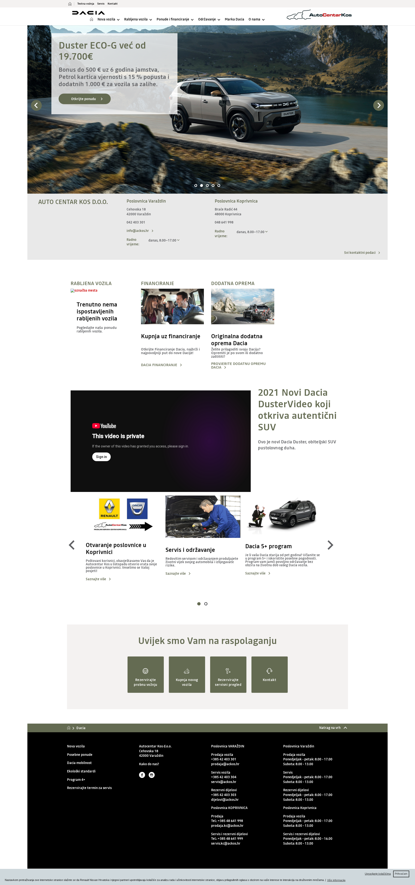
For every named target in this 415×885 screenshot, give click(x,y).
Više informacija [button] (336, 880)
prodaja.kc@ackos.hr (227, 825)
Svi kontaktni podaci (360, 252)
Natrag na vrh (330, 727)
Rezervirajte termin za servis (89, 788)
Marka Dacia (234, 19)
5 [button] (219, 185)
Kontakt (113, 4)
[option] (207, 109)
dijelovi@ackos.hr (225, 799)
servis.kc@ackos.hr (225, 843)
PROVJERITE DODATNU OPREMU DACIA (238, 366)
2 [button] (201, 185)
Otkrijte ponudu (83, 98)
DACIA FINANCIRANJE (159, 365)
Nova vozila (106, 19)
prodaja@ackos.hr (225, 764)
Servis (100, 4)
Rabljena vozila (136, 19)
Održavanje (207, 19)
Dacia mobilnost (79, 763)
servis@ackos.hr (223, 782)
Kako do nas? (149, 764)
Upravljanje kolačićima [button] (378, 873)
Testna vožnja (85, 4)
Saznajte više (96, 579)
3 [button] (207, 185)
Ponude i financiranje (173, 19)
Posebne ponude (79, 754)
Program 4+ (76, 779)
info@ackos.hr (138, 230)
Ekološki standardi (81, 771)
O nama (254, 19)
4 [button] (213, 185)
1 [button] (196, 185)
